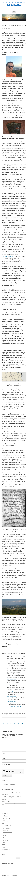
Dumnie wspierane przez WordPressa (9, 875)
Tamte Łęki (4, 833)
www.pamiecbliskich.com (7, 256)
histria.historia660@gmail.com (8, 784)
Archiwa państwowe (7, 825)
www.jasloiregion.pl (11, 679)
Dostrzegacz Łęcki (6, 849)
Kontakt (3, 847)
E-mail (3, 758)
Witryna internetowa (6, 764)
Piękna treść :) (9, 801)
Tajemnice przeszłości (7, 832)
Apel (4, 820)
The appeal (5, 821)
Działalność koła (6, 818)
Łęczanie (4, 835)
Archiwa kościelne (6, 827)
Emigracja (5, 842)
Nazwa (4, 753)
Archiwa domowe (6, 828)
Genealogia (5, 840)
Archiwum (4, 845)
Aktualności (18, 713)
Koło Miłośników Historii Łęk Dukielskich (14, 4)
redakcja (18, 715)
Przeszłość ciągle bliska (20, 723)
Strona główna (5, 813)
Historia (3, 823)
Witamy (3, 815)
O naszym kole (6, 816)
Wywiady (23, 713)
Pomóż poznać (5, 830)
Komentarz (4, 737)
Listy (4, 837)
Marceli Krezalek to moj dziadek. (14, 796)
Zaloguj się (4, 866)
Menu (14, 11)
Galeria (3, 844)
